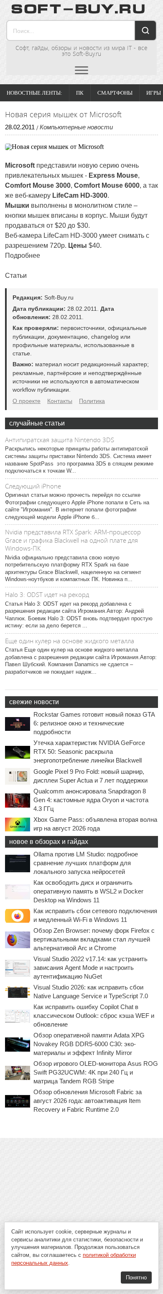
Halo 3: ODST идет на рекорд (47, 594)
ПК (80, 93)
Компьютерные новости (76, 127)
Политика (92, 401)
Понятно (136, 1277)
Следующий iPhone (33, 486)
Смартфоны (114, 93)
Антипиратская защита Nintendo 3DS (59, 440)
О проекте (27, 401)
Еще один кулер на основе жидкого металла (69, 641)
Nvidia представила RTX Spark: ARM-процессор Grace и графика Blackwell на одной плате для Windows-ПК (73, 540)
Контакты (59, 401)
